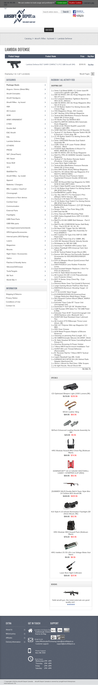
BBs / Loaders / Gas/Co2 (17, 189)
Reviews (54, 584)
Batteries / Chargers (15, 185)
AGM (9, 115)
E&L (8, 137)
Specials (54, 377)
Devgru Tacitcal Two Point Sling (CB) (69, 209)
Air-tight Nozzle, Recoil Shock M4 (67, 366)
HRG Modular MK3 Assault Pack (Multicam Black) (71, 533)
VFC (8, 167)
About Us (9, 630)
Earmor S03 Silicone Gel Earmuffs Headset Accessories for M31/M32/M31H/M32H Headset (71, 256)
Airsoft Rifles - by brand (44, 38)
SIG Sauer (11, 159)
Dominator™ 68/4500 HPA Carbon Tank (70, 246)
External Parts (12, 210)
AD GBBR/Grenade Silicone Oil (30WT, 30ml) (72, 338)
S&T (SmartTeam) (14, 154)
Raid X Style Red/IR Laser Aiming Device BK (72, 186)
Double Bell (11, 128)
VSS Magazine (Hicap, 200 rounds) (68, 111)
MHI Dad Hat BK (61, 212)
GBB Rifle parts (13, 223)
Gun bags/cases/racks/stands (18, 228)
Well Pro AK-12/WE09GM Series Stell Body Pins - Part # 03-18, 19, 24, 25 (71, 225)
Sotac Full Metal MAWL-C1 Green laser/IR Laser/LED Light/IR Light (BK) (71, 92)
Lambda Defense (64, 38)
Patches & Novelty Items (16, 262)
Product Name (50, 56)
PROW (9, 150)
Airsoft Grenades (13, 94)
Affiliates (9, 638)
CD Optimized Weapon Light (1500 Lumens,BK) (71, 393)
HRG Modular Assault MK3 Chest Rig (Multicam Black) (71, 452)
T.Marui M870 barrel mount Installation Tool (71, 346)
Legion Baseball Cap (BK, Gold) (67, 357)
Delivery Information (13, 642)
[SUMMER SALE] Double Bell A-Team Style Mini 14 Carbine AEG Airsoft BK (71, 492)
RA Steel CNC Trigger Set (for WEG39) (70, 228)
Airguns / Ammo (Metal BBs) (18, 89)
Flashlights (11, 215)
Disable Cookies (75, 3)
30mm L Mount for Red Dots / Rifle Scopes (71, 363)
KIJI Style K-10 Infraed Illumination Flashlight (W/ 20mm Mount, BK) (71, 513)
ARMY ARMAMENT (14, 120)
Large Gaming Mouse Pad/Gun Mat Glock (71, 286)
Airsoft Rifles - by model (16, 176)
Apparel (10, 180)
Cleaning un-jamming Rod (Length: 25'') (70, 336)
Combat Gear (12, 202)
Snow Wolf (11, 163)
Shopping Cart (56, 85)
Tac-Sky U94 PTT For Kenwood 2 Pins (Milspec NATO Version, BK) (69, 196)
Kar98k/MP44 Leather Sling (65, 192)
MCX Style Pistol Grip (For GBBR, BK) (69, 239)
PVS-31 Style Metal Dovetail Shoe (68, 273)
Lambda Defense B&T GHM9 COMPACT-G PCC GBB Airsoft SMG (50, 64)
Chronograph (12, 193)
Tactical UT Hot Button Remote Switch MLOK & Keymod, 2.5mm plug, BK (72, 133)
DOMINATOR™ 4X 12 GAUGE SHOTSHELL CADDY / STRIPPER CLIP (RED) (71, 472)
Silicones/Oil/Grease (15, 267)
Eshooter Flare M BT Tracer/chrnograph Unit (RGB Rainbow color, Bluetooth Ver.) (72, 314)
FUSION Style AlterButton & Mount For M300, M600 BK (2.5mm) (69, 150)
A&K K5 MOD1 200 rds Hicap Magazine (70, 153)
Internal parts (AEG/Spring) (17, 236)
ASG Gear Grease (61, 329)
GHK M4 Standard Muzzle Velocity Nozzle (71, 241)
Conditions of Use (13, 302)
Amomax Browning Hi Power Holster (68, 344)
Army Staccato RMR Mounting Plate (68, 214)
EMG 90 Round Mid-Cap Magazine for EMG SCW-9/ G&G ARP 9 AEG (72, 183)
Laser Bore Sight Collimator (65, 163)
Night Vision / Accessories (17, 254)
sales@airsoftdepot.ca (65, 641)
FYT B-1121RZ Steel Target (65, 292)
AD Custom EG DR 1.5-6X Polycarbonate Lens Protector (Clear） (71, 276)
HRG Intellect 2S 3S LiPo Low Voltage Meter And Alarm (70, 553)
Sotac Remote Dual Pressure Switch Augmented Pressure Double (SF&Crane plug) (70, 178)
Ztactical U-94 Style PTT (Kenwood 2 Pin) (71, 199)
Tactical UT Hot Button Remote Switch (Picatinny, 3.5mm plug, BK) (69, 160)
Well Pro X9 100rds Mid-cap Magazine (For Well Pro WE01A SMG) (71, 173)
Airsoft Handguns (13, 98)
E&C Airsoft (11, 133)
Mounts (10, 249)
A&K (8, 107)
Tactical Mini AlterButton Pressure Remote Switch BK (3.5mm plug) (71, 116)
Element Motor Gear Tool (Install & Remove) (72, 283)
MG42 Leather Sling (71, 412)
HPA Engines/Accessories (17, 232)
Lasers (9, 241)
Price (82, 56)
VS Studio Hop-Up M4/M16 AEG (67, 120)
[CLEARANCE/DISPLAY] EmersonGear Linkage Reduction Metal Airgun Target (70, 295)
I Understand (62, 3)
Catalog (28, 38)
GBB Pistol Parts (13, 219)
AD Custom (11, 111)
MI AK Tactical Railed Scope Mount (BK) (70, 252)
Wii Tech (10, 275)
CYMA (9, 124)
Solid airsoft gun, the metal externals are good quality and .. (70, 601)
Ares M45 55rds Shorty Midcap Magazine (71, 169)
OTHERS (10, 146)
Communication (13, 206)
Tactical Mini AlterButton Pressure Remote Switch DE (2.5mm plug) (71, 166)
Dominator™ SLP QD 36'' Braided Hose (70, 307)
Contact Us (10, 306)
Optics (9, 258)
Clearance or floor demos (17, 197)
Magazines (11, 245)
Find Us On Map (40, 634)
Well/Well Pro (12, 172)
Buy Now (91, 64)
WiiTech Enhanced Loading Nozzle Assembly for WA (70, 431)
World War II (11, 280)
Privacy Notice (11, 298)
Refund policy (10, 634)
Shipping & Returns (14, 294)
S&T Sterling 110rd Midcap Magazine (69, 113)
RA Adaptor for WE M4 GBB (65, 243)
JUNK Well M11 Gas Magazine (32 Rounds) (72, 130)
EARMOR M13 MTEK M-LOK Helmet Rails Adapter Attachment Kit (71, 360)
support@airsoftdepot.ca (66, 644)
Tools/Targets (12, 271)
